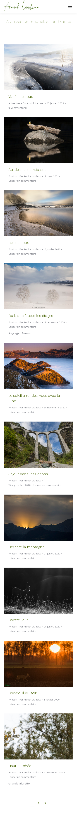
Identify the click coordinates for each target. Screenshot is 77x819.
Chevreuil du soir (22, 693)
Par (33, 103)
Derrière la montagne (26, 547)
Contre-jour (18, 620)
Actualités (14, 103)
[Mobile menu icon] (69, 6)
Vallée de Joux (20, 96)
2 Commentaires (18, 107)
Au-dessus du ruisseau (27, 169)
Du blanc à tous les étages (30, 315)
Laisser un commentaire (22, 180)
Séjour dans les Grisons (28, 474)
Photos (12, 176)
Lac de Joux (18, 242)
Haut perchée (19, 766)
